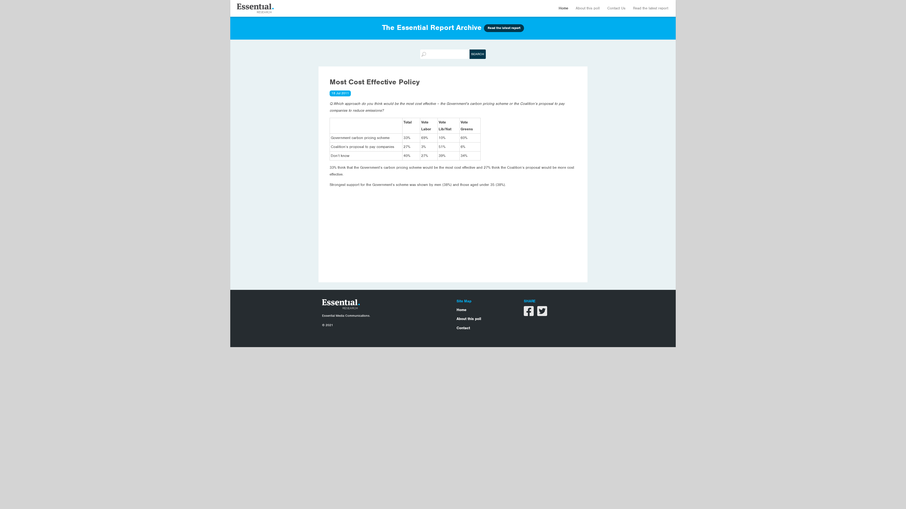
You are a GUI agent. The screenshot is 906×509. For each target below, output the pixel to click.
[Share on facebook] (529, 314)
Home (563, 8)
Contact (463, 328)
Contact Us (616, 8)
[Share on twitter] (542, 314)
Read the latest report (650, 8)
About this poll (588, 8)
